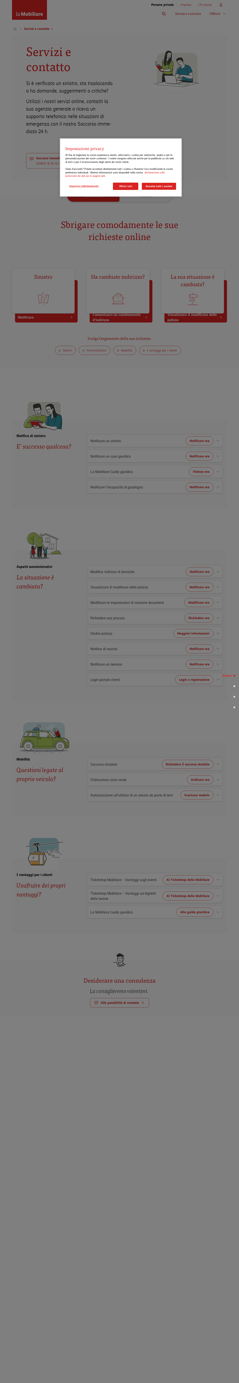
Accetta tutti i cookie (159, 186)
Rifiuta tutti (125, 186)
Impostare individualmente (84, 185)
